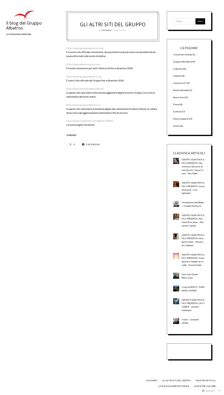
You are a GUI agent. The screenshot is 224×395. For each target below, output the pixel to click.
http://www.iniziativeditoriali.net (85, 88)
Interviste (178, 83)
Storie (176, 126)
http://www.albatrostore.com (83, 64)
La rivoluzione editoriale (173, 386)
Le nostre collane (205, 386)
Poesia (176, 104)
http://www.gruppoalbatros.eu (83, 76)
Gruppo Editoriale (181, 61)
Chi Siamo (151, 380)
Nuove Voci (178, 97)
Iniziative (177, 76)
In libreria (177, 68)
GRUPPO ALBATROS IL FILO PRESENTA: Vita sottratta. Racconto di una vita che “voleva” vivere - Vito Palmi (193, 166)
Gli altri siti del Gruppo (176, 380)
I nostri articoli (206, 380)
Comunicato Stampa (182, 54)
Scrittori (177, 111)
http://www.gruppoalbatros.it (83, 104)
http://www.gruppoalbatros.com (85, 48)
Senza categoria (180, 118)
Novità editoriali (180, 90)
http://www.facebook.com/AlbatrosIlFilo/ (90, 120)
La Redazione (106, 30)
